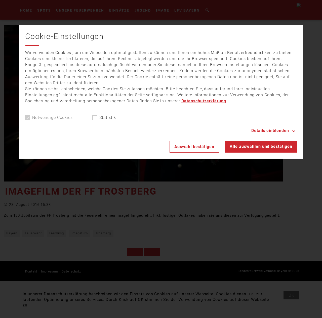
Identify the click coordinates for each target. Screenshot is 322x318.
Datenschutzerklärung (203, 101)
